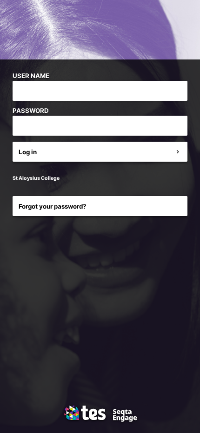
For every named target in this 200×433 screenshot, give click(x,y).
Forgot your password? (53, 206)
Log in (28, 152)
